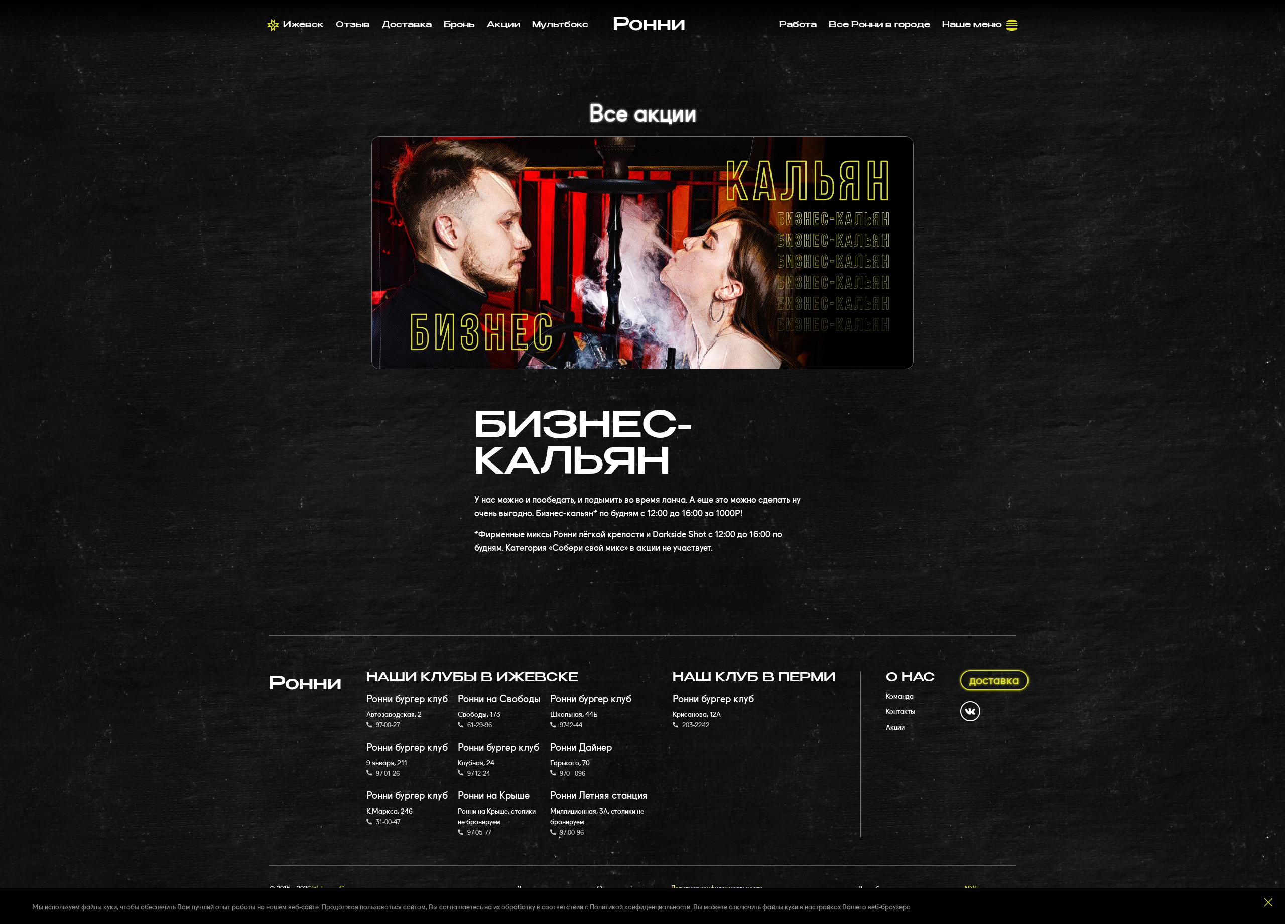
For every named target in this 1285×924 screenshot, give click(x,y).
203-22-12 (695, 724)
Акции (503, 25)
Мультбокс (560, 25)
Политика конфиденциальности (717, 887)
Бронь (459, 25)
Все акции (643, 111)
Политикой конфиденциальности (640, 906)
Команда (900, 695)
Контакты (900, 710)
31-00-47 (388, 821)
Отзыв (353, 25)
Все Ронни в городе (879, 25)
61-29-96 (479, 724)
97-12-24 (478, 772)
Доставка (407, 25)
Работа (798, 25)
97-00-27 (388, 724)
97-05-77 (479, 831)
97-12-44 (571, 724)
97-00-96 (572, 831)
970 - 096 (572, 772)
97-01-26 (388, 772)
